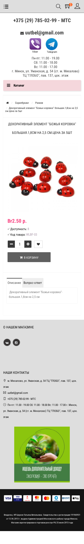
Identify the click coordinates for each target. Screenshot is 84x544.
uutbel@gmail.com (44, 33)
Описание (14, 283)
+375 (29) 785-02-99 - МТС (42, 20)
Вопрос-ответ (32, 283)
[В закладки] (38, 244)
